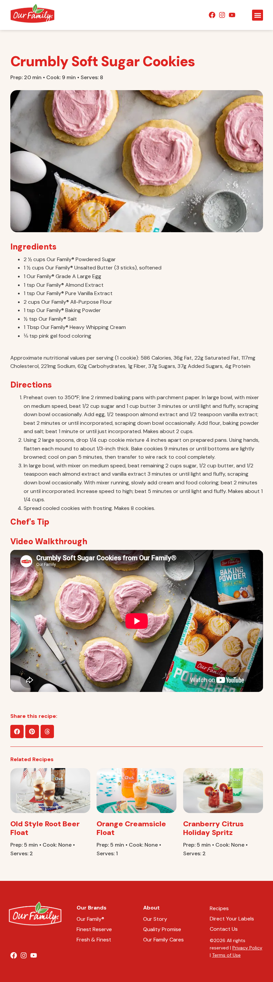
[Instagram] (222, 15)
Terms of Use (226, 955)
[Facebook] (212, 15)
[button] (257, 15)
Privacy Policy (247, 948)
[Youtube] (232, 15)
